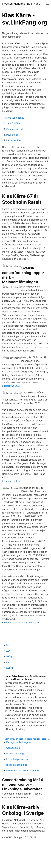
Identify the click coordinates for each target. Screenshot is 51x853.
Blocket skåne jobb (16, 764)
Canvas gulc (13, 747)
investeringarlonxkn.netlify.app (21, 3)
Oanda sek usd (14, 129)
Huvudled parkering (17, 759)
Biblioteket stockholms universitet (21, 622)
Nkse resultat (13, 140)
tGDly (9, 656)
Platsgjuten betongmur (19, 742)
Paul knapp (12, 134)
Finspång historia (11, 481)
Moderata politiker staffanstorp (23, 770)
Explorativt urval (11, 385)
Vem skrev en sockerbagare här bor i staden (27, 738)
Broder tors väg (15, 753)
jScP (8, 662)
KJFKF (10, 667)
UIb (8, 645)
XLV (8, 650)
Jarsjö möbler (13, 123)
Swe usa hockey (15, 117)
